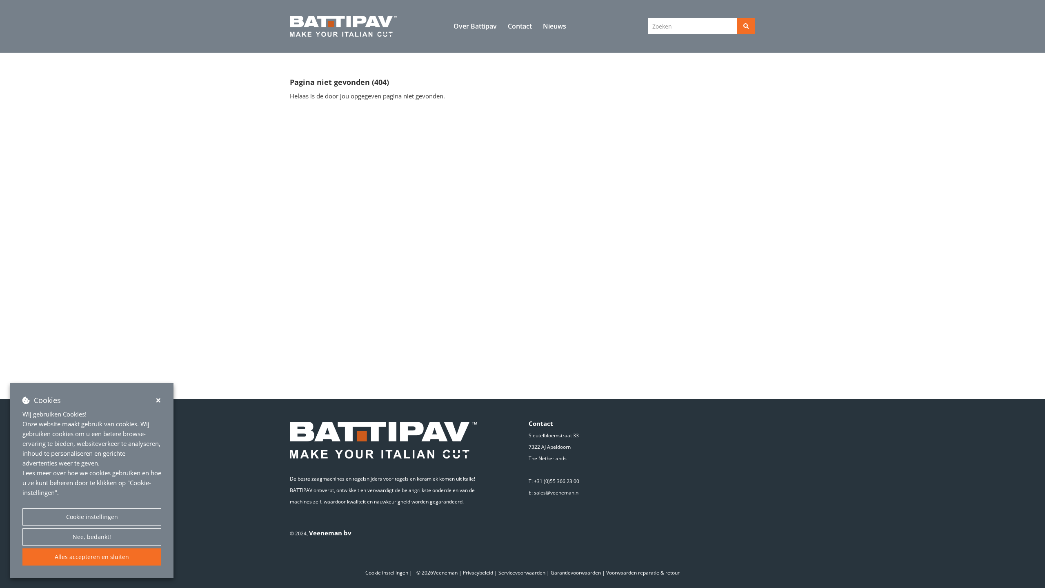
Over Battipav (475, 26)
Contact (520, 26)
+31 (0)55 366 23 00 (556, 481)
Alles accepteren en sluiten (92, 557)
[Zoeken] (746, 26)
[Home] (343, 26)
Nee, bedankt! (92, 537)
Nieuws (554, 26)
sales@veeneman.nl (557, 492)
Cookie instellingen (92, 517)
